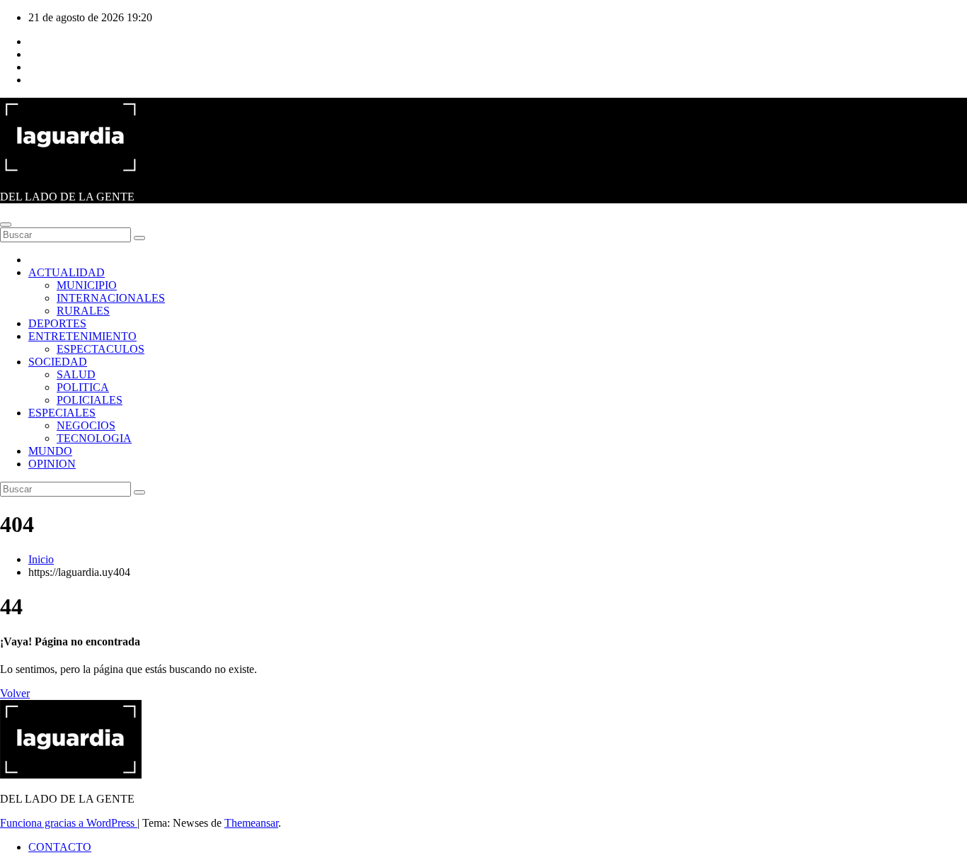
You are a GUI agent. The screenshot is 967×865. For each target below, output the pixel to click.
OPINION (52, 464)
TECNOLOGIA (94, 438)
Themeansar (251, 823)
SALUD (76, 374)
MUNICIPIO (87, 285)
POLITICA (83, 387)
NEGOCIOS (86, 425)
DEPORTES (57, 323)
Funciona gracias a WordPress (68, 823)
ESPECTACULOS (100, 349)
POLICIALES (89, 400)
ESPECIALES (62, 413)
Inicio (41, 559)
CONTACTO (59, 847)
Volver (15, 693)
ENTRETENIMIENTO (82, 336)
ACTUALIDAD (66, 272)
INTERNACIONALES (111, 298)
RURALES (83, 311)
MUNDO (50, 451)
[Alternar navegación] (5, 224)
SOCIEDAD (57, 362)
